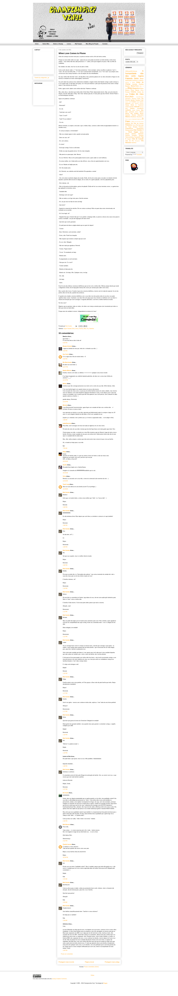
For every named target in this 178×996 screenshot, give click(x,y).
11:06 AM (65, 481)
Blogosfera (136, 88)
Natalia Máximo (67, 370)
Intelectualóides (129, 106)
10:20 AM (65, 473)
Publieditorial (129, 128)
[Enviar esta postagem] (76, 326)
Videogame (137, 140)
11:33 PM (65, 380)
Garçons (127, 103)
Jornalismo (140, 108)
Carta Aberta (135, 90)
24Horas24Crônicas (131, 71)
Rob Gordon (66, 492)
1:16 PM (65, 673)
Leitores (128, 110)
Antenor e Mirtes (130, 82)
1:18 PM (65, 734)
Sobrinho (91, 328)
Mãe (85, 328)
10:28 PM (65, 857)
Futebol (133, 102)
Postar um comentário (67, 954)
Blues (142, 88)
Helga (64, 451)
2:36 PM (65, 821)
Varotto (65, 465)
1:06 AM (65, 420)
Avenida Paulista (138, 84)
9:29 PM (65, 342)
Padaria (127, 123)
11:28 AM (65, 489)
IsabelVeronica (67, 423)
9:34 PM (65, 359)
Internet (136, 107)
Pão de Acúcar (139, 123)
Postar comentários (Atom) (91, 966)
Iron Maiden (130, 108)
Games (142, 102)
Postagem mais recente (66, 962)
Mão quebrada (129, 112)
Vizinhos (133, 142)
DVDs (138, 98)
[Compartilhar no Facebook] (85, 326)
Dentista (134, 98)
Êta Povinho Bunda (134, 99)
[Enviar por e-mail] (79, 326)
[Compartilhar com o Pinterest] (86, 326)
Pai (87, 328)
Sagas (136, 132)
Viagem (129, 139)
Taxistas (141, 135)
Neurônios (139, 116)
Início (37, 44)
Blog (130, 88)
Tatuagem (134, 135)
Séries (142, 132)
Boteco (127, 90)
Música (127, 117)
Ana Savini (66, 354)
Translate (139, 154)
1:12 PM (65, 636)
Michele (65, 405)
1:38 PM (65, 766)
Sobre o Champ (58, 44)
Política (134, 125)
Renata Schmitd (67, 346)
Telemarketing (129, 137)
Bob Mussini (66, 824)
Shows (127, 133)
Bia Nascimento (67, 362)
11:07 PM (65, 367)
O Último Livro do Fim (135, 121)
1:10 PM (65, 588)
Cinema (133, 92)
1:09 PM (65, 547)
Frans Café (128, 101)
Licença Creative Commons (59, 978)
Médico (136, 111)
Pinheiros (128, 125)
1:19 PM (65, 753)
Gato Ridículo (135, 103)
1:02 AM (65, 879)
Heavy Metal (129, 105)
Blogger (105, 983)
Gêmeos (142, 103)
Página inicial (89, 962)
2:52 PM (65, 841)
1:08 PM (65, 507)
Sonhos (127, 135)
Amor (76, 328)
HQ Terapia (78, 44)
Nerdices (133, 116)
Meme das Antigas (132, 113)
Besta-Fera (135, 86)
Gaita (138, 101)
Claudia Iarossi (67, 844)
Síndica (134, 133)
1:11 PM (65, 611)
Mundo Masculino (138, 115)
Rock (130, 132)
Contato (105, 44)
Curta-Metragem (140, 96)
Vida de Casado (138, 139)
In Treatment (139, 105)
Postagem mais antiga (112, 962)
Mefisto (142, 112)
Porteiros (141, 127)
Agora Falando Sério (69, 328)
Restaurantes (129, 130)
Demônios (128, 98)
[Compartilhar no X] (83, 326)
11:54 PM (65, 401)
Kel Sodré (65, 792)
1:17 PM (65, 693)
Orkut (142, 121)
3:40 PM (65, 950)
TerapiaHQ (137, 137)
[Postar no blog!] (81, 326)
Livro (133, 110)
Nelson (65, 383)
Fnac (142, 100)
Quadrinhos (140, 128)
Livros (69, 44)
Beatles (127, 86)
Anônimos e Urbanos (138, 80)
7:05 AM (65, 448)
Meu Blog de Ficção (92, 44)
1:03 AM (65, 902)
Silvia (64, 476)
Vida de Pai (129, 140)
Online (92, 975)
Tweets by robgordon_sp (41, 77)
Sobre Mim (46, 44)
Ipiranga (142, 106)
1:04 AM (65, 920)
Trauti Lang (66, 484)
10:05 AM (65, 461)
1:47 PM (65, 789)
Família (81, 328)
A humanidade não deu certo (134, 73)
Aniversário (128, 80)
